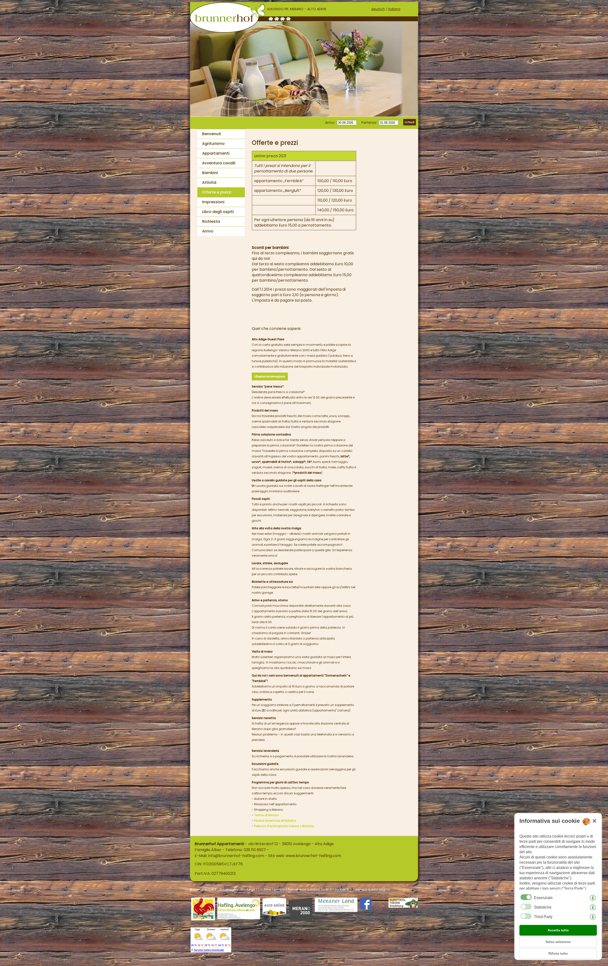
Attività (209, 182)
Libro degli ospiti (218, 211)
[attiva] (526, 906)
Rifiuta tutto (558, 953)
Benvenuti (211, 134)
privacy (279, 889)
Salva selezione (558, 942)
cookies (340, 889)
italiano (394, 9)
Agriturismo (213, 143)
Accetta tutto (558, 930)
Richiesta (211, 221)
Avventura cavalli (218, 163)
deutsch (378, 9)
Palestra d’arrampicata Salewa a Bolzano (284, 826)
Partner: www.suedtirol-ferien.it (310, 889)
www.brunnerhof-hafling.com (313, 855)
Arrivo (207, 231)
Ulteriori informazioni (270, 376)
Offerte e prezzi (216, 192)
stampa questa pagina (372, 889)
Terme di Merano (266, 815)
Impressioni (213, 202)
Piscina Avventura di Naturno (275, 821)
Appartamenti (215, 153)
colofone (264, 889)
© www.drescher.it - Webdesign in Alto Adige (222, 889)
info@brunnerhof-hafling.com (236, 855)
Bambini (210, 172)
